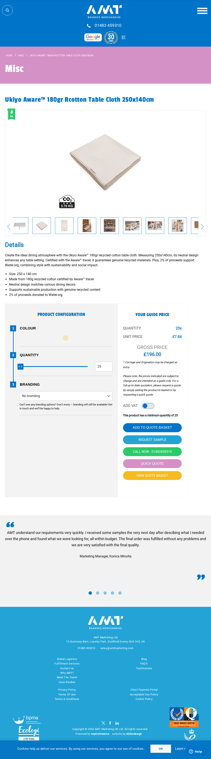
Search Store (7, 10)
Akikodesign (134, 733)
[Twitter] (103, 723)
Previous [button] (8, 226)
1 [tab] (90, 593)
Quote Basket (123, 37)
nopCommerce (100, 733)
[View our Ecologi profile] (29, 733)
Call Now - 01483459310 (152, 452)
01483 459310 (108, 25)
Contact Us (67, 668)
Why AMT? (67, 672)
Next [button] (202, 226)
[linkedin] (117, 723)
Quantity (29, 355)
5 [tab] (120, 593)
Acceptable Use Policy (144, 694)
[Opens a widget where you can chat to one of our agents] (195, 752)
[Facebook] (110, 723)
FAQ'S (144, 663)
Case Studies (67, 682)
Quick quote (152, 463)
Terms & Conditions (67, 699)
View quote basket (152, 476)
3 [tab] (105, 593)
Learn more (183, 749)
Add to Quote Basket (152, 427)
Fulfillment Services (67, 663)
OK (161, 748)
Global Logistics (67, 659)
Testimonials (144, 668)
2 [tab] (97, 593)
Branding (30, 384)
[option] (19, 225)
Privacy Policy (67, 689)
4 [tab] (112, 593)
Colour (28, 328)
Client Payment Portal (144, 689)
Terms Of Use (67, 694)
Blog (144, 659)
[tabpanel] (105, 544)
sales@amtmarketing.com (117, 648)
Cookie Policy (144, 699)
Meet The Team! (67, 677)
